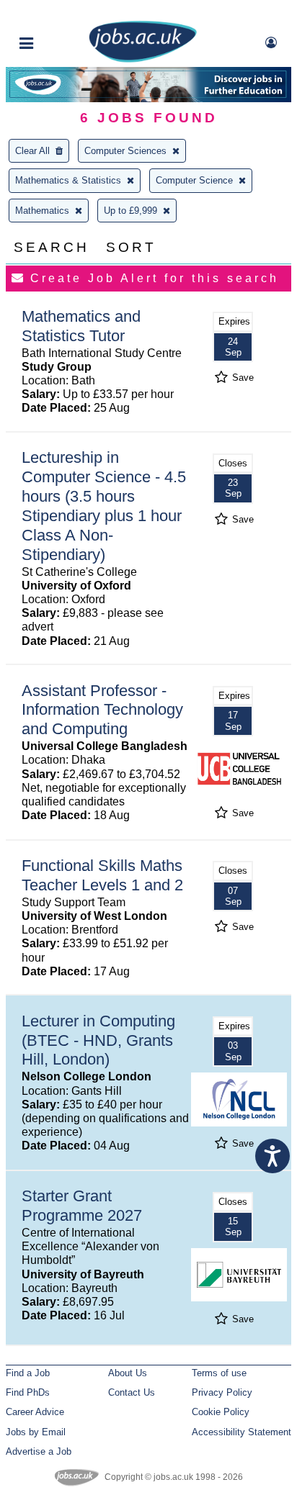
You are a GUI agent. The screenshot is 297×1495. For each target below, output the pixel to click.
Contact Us (131, 1392)
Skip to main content (58, 12)
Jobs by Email (36, 1432)
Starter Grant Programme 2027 (82, 1205)
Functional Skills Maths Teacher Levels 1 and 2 (102, 875)
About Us (127, 1373)
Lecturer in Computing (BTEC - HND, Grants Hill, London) (98, 1040)
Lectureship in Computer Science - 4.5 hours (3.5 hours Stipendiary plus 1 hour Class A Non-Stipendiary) (104, 505)
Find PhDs (28, 1392)
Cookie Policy (220, 1411)
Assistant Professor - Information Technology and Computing (102, 710)
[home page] (143, 59)
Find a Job (28, 1373)
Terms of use (219, 1373)
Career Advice (35, 1411)
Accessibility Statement (241, 1432)
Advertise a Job (38, 1451)
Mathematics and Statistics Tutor (81, 326)
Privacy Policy (222, 1392)
